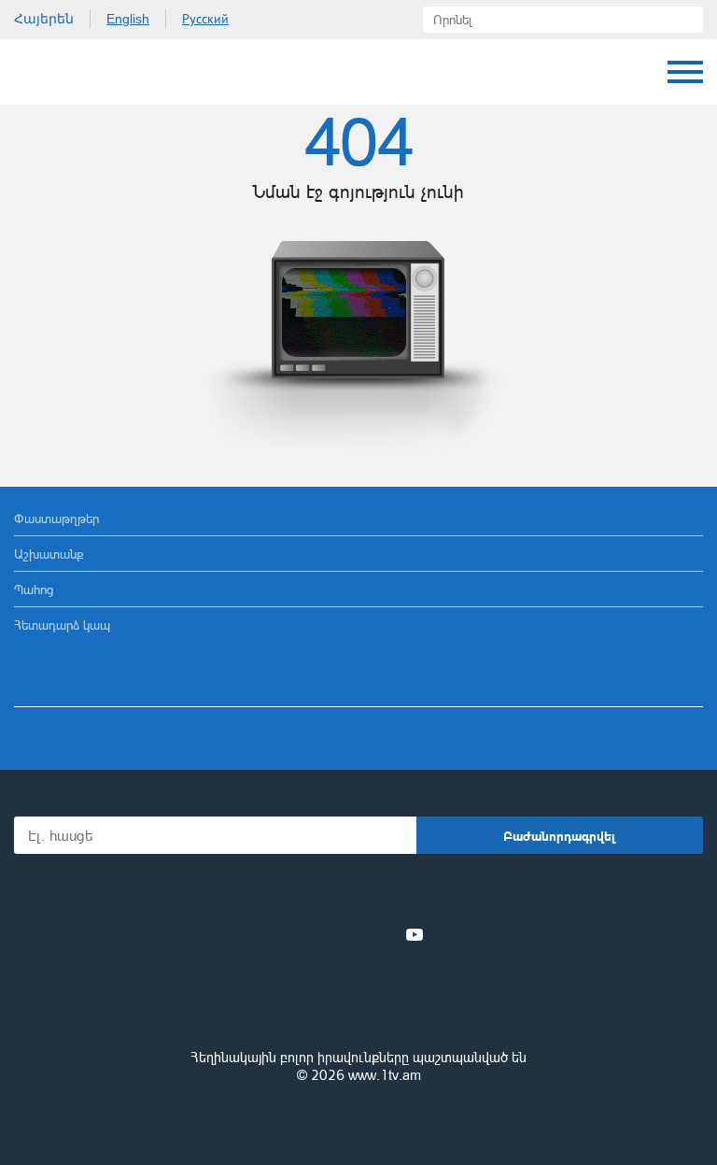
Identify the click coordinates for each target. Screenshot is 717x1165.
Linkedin (352, 934)
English (127, 18)
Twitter (320, 934)
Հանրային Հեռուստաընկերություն (84, 72)
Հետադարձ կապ (62, 624)
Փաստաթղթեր (56, 518)
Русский (205, 18)
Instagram (383, 934)
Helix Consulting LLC (358, 1119)
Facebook (293, 934)
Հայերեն (44, 18)
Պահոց (33, 589)
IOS (306, 893)
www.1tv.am (384, 1075)
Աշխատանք (49, 553)
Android (411, 893)
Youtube (414, 934)
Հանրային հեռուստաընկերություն (358, 1006)
